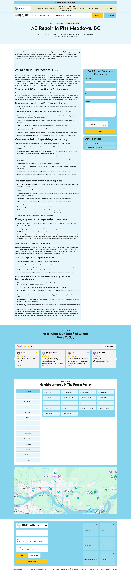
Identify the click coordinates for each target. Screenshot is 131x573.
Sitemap (115, 569)
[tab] (28, 391)
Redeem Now (71, 10)
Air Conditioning (58, 23)
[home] (22, 15)
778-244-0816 (50, 569)
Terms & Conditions (93, 569)
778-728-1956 (21, 534)
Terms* (95, 119)
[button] (34, 15)
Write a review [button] (109, 346)
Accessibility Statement (105, 569)
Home (50, 23)
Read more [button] (19, 365)
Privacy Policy (83, 569)
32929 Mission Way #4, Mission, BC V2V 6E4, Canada (31, 542)
